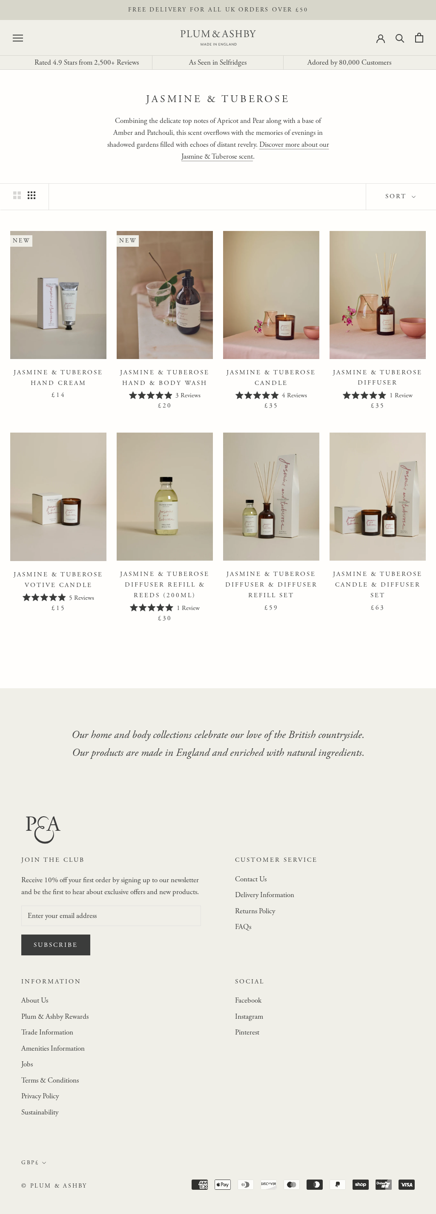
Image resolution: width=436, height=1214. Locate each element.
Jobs (27, 1064)
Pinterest (247, 1032)
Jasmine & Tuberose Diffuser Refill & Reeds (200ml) (164, 584)
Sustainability (39, 1112)
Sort (397, 196)
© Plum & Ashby (54, 1186)
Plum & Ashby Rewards (55, 1016)
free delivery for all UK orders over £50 (218, 10)
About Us (34, 1000)
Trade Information (47, 1032)
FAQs (243, 927)
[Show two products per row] (17, 195)
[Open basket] (419, 38)
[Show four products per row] (31, 195)
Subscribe (56, 945)
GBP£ (30, 1162)
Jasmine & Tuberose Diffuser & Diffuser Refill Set (271, 584)
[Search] (400, 37)
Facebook (248, 1000)
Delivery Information (264, 895)
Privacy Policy (40, 1096)
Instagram (249, 1016)
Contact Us (251, 879)
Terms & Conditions (50, 1080)
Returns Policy (255, 911)
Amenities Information (53, 1048)
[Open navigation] (18, 38)
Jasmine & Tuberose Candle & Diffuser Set (377, 584)
